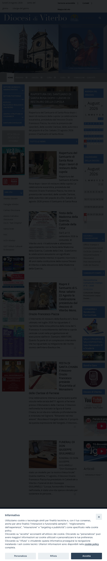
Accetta (86, 556)
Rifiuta (53, 556)
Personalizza (20, 556)
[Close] (99, 517)
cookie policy (92, 544)
